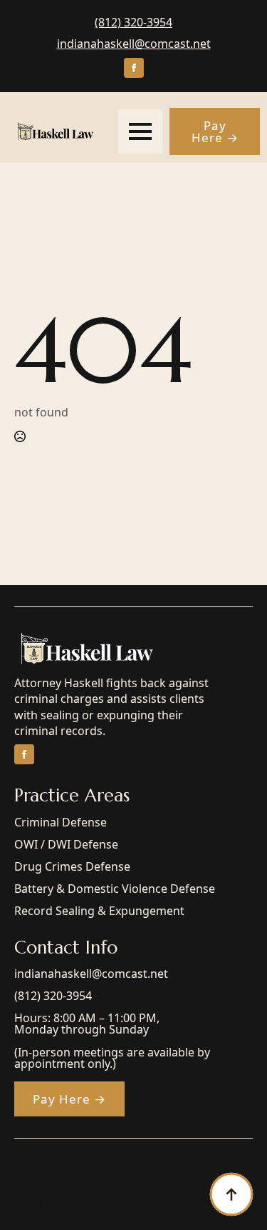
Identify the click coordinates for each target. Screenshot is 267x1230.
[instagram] (58, 1203)
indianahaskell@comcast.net (134, 43)
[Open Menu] (140, 131)
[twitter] (38, 1203)
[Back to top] (231, 1194)
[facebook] (134, 68)
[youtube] (96, 1203)
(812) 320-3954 (133, 22)
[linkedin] (77, 1203)
